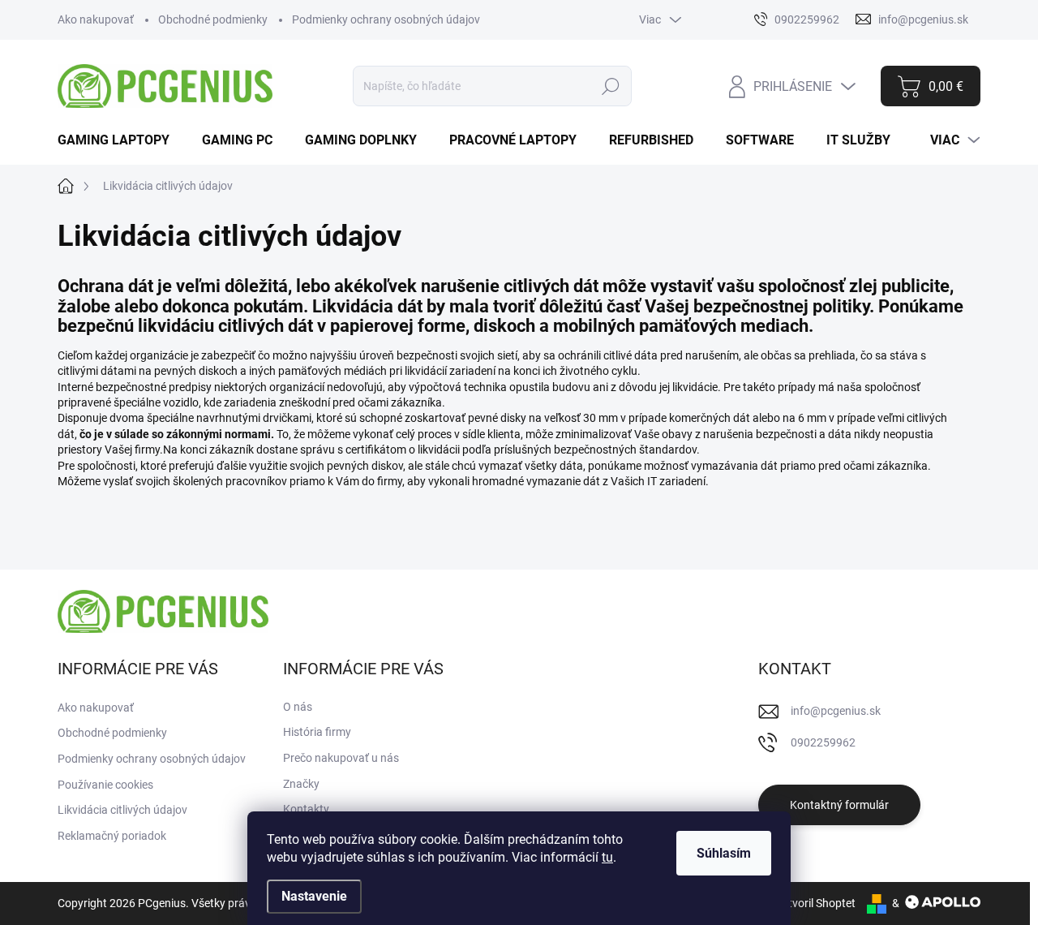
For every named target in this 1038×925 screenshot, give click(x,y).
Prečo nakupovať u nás (341, 757)
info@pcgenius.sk (836, 710)
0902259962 (823, 742)
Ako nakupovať (96, 19)
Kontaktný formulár (839, 804)
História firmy (317, 731)
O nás (297, 706)
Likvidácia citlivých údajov (122, 809)
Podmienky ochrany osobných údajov (386, 19)
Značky (301, 783)
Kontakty (306, 808)
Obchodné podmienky (213, 19)
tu (607, 857)
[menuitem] (120, 140)
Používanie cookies (105, 784)
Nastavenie (314, 896)
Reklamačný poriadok (112, 835)
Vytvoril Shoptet (815, 903)
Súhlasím (724, 853)
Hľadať (611, 86)
